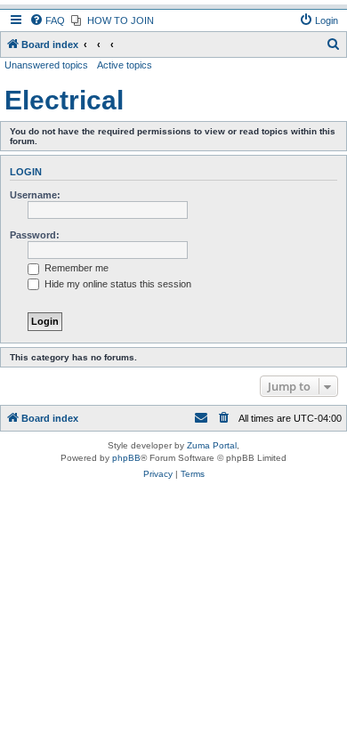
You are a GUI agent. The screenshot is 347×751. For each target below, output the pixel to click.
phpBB (126, 458)
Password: (35, 235)
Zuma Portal (212, 445)
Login (26, 171)
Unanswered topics (46, 65)
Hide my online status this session (116, 284)
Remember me (75, 267)
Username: (35, 195)
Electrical (64, 100)
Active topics (124, 65)
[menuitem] (47, 20)
